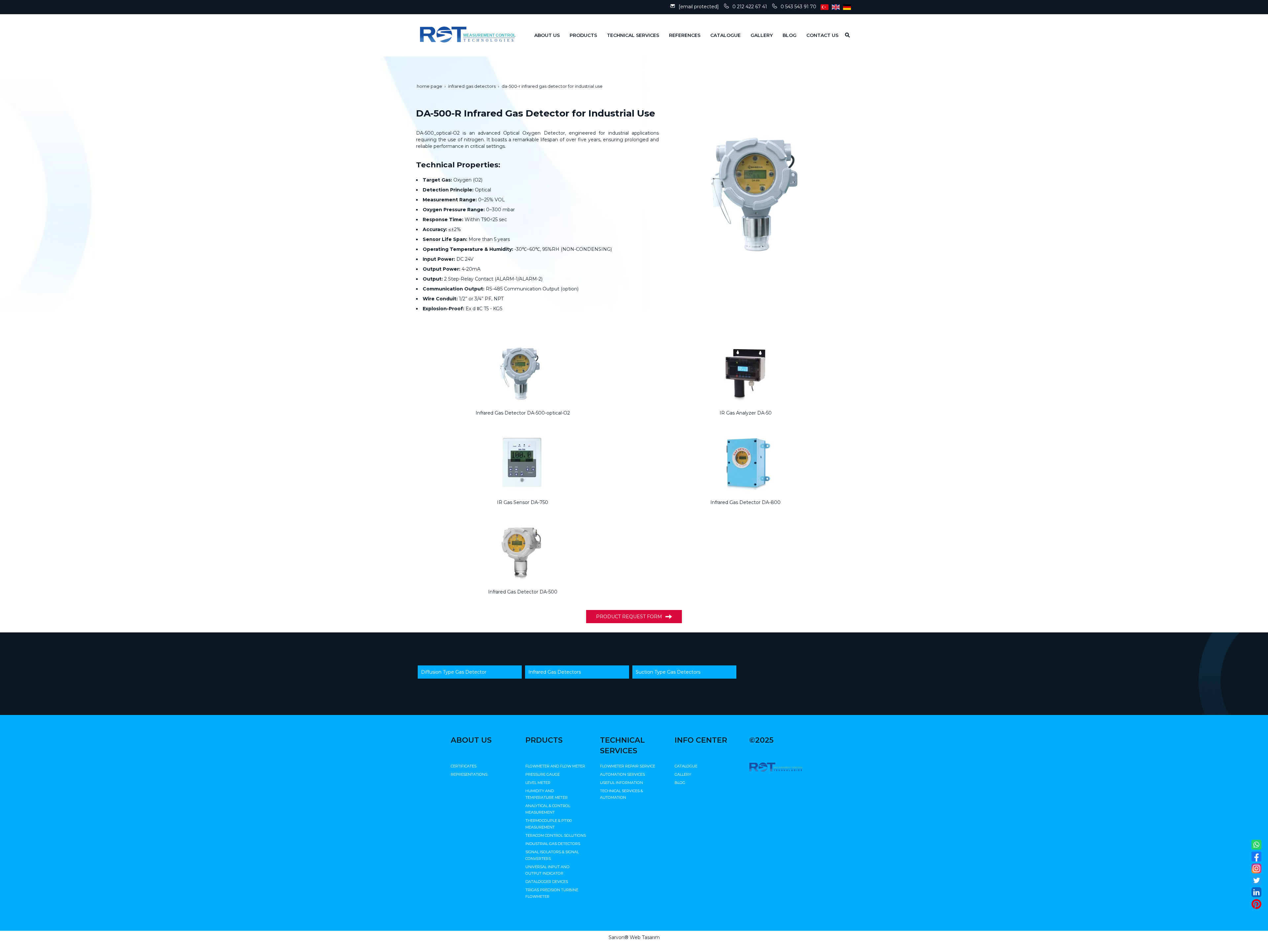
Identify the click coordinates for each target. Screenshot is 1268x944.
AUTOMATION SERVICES (622, 774)
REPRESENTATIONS (469, 774)
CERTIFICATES (463, 766)
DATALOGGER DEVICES (546, 881)
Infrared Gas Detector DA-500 (522, 592)
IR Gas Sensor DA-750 (522, 502)
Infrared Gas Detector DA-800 (745, 502)
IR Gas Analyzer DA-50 (746, 413)
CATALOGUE (686, 766)
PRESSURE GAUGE (542, 774)
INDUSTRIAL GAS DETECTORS (552, 843)
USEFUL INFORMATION (621, 782)
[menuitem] (542, 35)
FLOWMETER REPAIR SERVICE (627, 766)
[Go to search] (845, 35)
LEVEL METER (537, 782)
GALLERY (683, 774)
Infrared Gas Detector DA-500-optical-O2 (523, 413)
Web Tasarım (645, 937)
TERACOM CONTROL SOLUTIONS (555, 835)
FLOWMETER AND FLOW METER (555, 766)
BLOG (680, 782)
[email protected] (699, 7)
